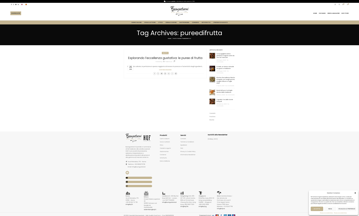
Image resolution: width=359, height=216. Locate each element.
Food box (212, 117)
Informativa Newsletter (187, 155)
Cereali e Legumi (165, 148)
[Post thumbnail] (212, 58)
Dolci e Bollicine (165, 161)
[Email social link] (161, 73)
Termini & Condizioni (187, 142)
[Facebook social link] (11, 4)
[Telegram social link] (175, 73)
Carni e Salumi (164, 139)
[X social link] (158, 73)
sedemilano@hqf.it (150, 209)
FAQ (181, 148)
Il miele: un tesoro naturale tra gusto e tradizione (225, 67)
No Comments (229, 86)
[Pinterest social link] (165, 73)
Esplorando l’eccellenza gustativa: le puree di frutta (165, 58)
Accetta (317, 209)
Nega (330, 209)
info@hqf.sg (203, 206)
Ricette (165, 53)
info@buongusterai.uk (169, 202)
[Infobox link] (22, 4)
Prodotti (163, 135)
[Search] (339, 4)
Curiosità (212, 113)
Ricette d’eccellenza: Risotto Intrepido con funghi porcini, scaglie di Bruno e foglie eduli (226, 80)
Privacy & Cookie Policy (326, 213)
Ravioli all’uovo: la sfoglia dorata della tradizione (224, 91)
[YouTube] (139, 178)
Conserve (163, 155)
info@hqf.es (221, 209)
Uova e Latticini (165, 142)
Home (169, 38)
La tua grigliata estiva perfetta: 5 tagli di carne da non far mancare (225, 55)
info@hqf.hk (184, 206)
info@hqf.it (129, 204)
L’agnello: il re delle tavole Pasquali (225, 100)
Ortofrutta (163, 158)
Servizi (183, 135)
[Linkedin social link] (18, 4)
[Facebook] (127, 172)
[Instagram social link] (13, 4)
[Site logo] (179, 11)
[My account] (335, 4)
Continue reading (165, 69)
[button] (355, 193)
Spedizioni (183, 145)
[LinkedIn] (139, 182)
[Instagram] (139, 186)
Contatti (183, 139)
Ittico (161, 145)
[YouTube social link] (16, 4)
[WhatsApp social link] (172, 73)
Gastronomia (164, 151)
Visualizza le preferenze (346, 209)
